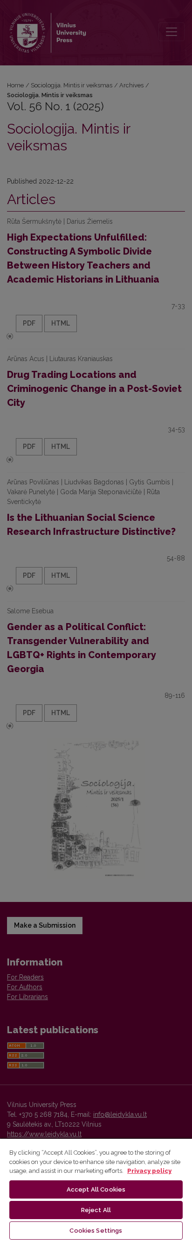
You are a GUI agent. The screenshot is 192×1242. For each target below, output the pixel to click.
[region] (96, 1190)
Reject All (96, 1210)
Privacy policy (149, 1170)
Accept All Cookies (96, 1189)
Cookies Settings (95, 1230)
